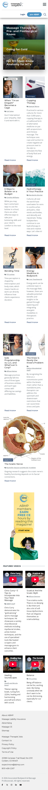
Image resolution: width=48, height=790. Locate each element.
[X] (7, 785)
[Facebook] (3, 785)
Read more (9, 160)
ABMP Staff (11, 604)
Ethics (6, 96)
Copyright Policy (9, 748)
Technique (31, 96)
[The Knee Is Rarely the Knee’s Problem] (35, 344)
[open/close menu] (44, 4)
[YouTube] (21, 785)
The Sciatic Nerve (13, 464)
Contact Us (7, 740)
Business (7, 185)
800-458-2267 (8, 768)
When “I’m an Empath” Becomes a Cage (11, 104)
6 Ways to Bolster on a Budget (10, 191)
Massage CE (7, 727)
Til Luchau (11, 274)
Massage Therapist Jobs (12, 737)
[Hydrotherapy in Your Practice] (35, 176)
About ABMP (8, 715)
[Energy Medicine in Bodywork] (35, 257)
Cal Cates (10, 111)
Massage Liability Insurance (14, 719)
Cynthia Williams (13, 197)
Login (22, 14)
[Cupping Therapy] (35, 87)
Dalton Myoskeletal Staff (34, 369)
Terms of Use (7, 752)
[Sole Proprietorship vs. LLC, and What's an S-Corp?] (13, 344)
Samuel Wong (34, 106)
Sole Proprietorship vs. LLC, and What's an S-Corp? (12, 363)
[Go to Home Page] (17, 4)
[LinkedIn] (16, 785)
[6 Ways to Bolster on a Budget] (13, 176)
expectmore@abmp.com (13, 765)
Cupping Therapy (31, 101)
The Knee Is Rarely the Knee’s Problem (35, 360)
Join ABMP (34, 14)
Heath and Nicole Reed (11, 684)
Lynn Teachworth (35, 279)
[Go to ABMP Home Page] (5, 4)
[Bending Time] (13, 257)
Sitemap (5, 731)
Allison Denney (34, 596)
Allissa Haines (12, 371)
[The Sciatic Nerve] (24, 438)
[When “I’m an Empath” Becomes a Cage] (13, 87)
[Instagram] (12, 785)
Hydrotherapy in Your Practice (35, 190)
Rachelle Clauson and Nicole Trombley (21, 468)
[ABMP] (24, 526)
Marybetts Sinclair (36, 195)
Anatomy (8, 460)
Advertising (7, 723)
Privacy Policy (8, 744)
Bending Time (11, 271)
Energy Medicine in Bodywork (33, 273)
